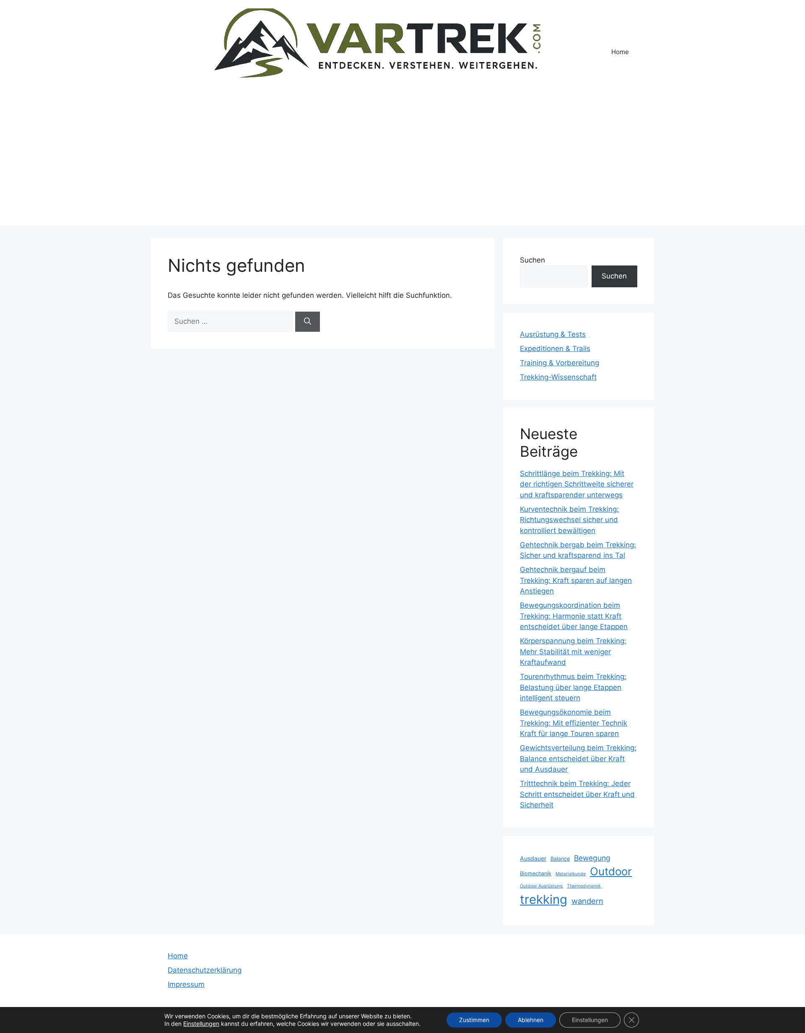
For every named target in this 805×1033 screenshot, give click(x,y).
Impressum (186, 984)
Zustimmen (474, 1019)
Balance (560, 859)
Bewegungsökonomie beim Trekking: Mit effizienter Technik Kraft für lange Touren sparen (573, 723)
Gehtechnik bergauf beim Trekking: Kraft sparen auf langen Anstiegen (576, 580)
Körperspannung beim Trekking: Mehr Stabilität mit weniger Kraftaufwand (573, 651)
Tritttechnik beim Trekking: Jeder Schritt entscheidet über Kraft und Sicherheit (577, 794)
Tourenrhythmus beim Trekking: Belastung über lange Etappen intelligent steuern (573, 687)
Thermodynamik (584, 886)
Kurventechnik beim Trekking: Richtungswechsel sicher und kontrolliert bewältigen (569, 520)
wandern (587, 901)
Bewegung (592, 857)
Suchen (532, 260)
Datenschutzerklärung (205, 970)
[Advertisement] (402, 167)
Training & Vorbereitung (559, 363)
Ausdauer (533, 858)
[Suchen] (307, 322)
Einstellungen (201, 1023)
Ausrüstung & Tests (553, 334)
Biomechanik (535, 873)
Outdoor (611, 871)
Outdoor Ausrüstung (541, 886)
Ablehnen (530, 1019)
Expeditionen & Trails (555, 348)
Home (620, 52)
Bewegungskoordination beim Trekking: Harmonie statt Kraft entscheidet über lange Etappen (574, 616)
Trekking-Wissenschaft (558, 377)
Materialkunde (571, 874)
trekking (543, 899)
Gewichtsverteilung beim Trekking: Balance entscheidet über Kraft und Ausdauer (578, 758)
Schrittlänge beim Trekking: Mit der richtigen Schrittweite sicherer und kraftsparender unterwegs (577, 484)
